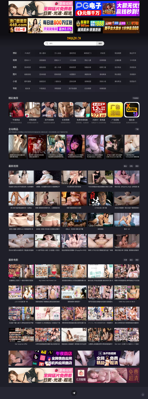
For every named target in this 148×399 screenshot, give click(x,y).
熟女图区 (118, 74)
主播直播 (118, 60)
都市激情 (27, 81)
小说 (15, 81)
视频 (15, 60)
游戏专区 (72, 53)
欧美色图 (57, 74)
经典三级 (103, 67)
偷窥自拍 (27, 74)
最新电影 (13, 259)
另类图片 (133, 74)
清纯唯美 (103, 74)
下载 (137, 129)
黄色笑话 (118, 81)
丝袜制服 (103, 60)
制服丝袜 (88, 67)
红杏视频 (88, 88)
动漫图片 (72, 74)
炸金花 (102, 53)
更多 (137, 166)
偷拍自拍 (42, 67)
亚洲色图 (42, 74)
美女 (125, 166)
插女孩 (27, 88)
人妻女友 (57, 81)
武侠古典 (72, 81)
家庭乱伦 (42, 81)
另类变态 (133, 67)
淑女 (131, 260)
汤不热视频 (73, 88)
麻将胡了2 (87, 53)
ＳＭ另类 (133, 60)
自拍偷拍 (42, 60)
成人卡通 (57, 67)
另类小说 (103, 81)
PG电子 (27, 53)
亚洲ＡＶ (27, 60)
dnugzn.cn (74, 38)
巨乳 (131, 166)
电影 (15, 67)
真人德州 (42, 53)
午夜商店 (42, 88)
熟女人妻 (88, 60)
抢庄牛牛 (133, 53)
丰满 (125, 260)
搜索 (100, 43)
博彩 (15, 53)
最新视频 (13, 166)
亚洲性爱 (27, 67)
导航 (15, 88)
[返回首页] (142, 394)
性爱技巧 (133, 81)
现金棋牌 (118, 53)
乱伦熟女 (118, 67)
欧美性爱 (72, 67)
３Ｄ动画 (72, 60)
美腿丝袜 (88, 74)
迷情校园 (88, 81)
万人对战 (57, 53)
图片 (15, 74)
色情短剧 (103, 88)
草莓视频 (57, 88)
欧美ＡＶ (57, 60)
